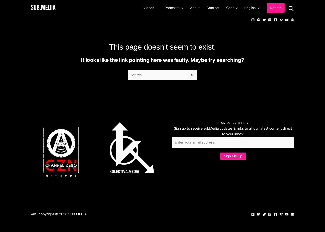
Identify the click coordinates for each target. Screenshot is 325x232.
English (250, 8)
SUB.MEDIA (43, 7)
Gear (230, 8)
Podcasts (172, 8)
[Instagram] (270, 20)
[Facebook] (275, 20)
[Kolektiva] (253, 20)
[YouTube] (287, 20)
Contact (213, 8)
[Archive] (292, 20)
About (195, 8)
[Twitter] (264, 20)
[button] (156, 7)
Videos (148, 8)
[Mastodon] (258, 20)
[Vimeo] (281, 20)
